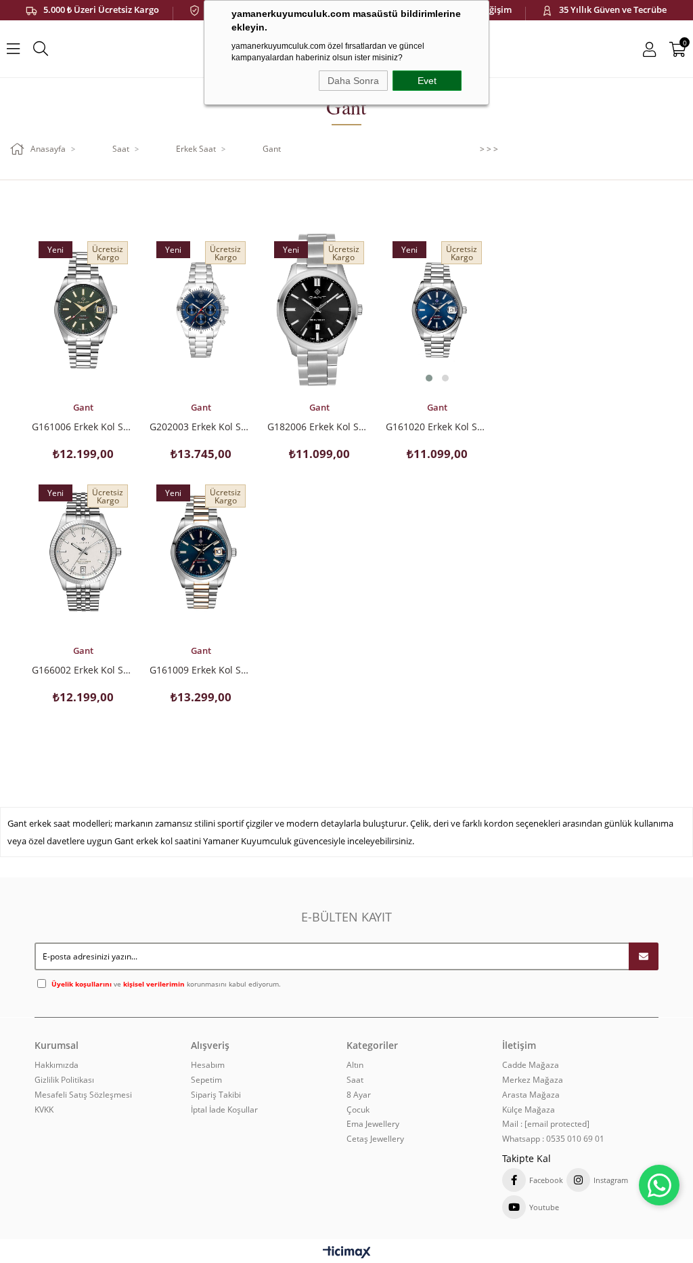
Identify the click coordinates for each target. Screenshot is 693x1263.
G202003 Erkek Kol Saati (201, 426)
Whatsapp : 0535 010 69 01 (553, 1139)
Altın (354, 1065)
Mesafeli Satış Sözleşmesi (83, 1095)
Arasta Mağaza (531, 1095)
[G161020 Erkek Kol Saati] (437, 310)
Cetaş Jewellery (375, 1139)
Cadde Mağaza (530, 1065)
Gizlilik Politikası (64, 1080)
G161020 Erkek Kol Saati (437, 426)
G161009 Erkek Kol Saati (201, 669)
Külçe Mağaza (528, 1109)
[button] (429, 378)
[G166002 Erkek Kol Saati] (83, 554)
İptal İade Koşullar (224, 1109)
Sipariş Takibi (216, 1095)
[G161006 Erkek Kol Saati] (83, 310)
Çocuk (358, 1109)
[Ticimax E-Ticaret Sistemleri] (347, 1253)
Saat (354, 1080)
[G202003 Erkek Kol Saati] (201, 310)
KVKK (44, 1109)
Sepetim (206, 1080)
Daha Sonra (353, 80)
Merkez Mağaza (532, 1080)
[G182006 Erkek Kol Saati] (318, 310)
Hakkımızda (57, 1065)
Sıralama (145, 205)
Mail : (545, 1124)
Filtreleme (392, 205)
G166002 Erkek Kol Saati (83, 669)
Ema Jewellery (372, 1124)
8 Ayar (358, 1095)
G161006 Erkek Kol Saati (83, 426)
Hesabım (208, 1065)
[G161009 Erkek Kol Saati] (201, 554)
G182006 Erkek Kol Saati (318, 426)
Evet (427, 80)
